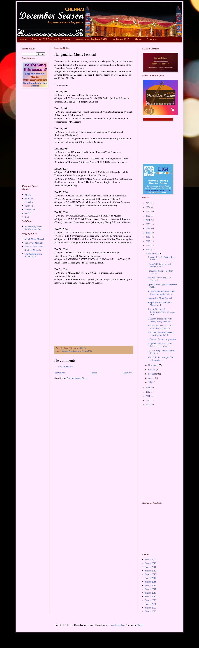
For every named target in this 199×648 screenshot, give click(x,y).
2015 (148, 245)
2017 (148, 236)
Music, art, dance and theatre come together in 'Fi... (160, 334)
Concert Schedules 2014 (71, 351)
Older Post (127, 372)
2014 (148, 249)
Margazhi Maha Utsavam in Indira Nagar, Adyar (160, 345)
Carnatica (29, 201)
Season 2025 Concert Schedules (51, 39)
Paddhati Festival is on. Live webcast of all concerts (160, 327)
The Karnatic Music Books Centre (33, 255)
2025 (148, 202)
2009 (148, 404)
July (150, 382)
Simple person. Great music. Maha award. (160, 303)
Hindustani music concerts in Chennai (160, 272)
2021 (148, 219)
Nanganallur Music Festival (160, 298)
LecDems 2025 (120, 39)
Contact (151, 39)
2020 (148, 224)
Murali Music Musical (34, 239)
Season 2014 (87, 351)
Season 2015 (150, 581)
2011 (148, 395)
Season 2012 (150, 570)
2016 (148, 241)
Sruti (27, 216)
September (153, 373)
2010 (148, 400)
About (138, 39)
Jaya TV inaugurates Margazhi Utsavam (161, 351)
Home (23, 39)
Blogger (140, 624)
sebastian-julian (117, 624)
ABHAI (28, 194)
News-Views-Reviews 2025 (91, 39)
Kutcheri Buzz (31, 209)
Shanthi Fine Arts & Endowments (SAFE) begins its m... (161, 312)
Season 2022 (150, 607)
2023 (148, 211)
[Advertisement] (93, 315)
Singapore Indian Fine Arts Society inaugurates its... (160, 320)
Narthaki (28, 213)
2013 (148, 387)
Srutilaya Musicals (33, 250)
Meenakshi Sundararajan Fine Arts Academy (161, 358)
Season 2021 (150, 603)
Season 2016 (150, 585)
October (152, 369)
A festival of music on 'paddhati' (162, 339)
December (153, 253)
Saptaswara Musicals (34, 242)
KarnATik (29, 205)
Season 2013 (150, 574)
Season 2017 (150, 589)
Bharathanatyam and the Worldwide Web (33, 228)
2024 (148, 207)
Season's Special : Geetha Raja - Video (162, 258)
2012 (148, 391)
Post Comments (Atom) (77, 377)
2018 (148, 232)
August (151, 377)
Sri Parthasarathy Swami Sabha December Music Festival (161, 292)
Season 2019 (150, 596)
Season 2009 (150, 559)
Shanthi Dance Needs (34, 246)
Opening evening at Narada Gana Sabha (162, 286)
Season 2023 (150, 611)
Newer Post (60, 372)
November (153, 365)
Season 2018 (150, 592)
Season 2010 (150, 563)
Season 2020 (150, 600)
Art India (29, 198)
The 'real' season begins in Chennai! (159, 279)
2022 (148, 215)
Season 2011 (150, 566)
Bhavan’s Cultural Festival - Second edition (160, 265)
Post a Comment (65, 366)
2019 (148, 228)
